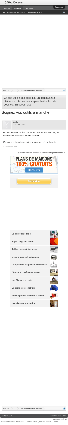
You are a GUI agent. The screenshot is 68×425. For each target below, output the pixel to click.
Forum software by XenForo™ (13, 421)
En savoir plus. (23, 104)
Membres (29, 8)
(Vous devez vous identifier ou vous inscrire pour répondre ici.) (42, 153)
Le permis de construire (23, 288)
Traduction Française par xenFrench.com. (42, 421)
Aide (64, 415)
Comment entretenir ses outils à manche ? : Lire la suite (29, 142)
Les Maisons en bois (22, 280)
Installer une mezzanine (23, 303)
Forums (17, 8)
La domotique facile (21, 234)
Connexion (59, 7)
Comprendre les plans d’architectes (29, 265)
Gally (15, 122)
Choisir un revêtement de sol (26, 272)
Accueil (7, 8)
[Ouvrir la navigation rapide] (64, 90)
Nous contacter (56, 415)
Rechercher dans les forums (14, 12)
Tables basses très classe (24, 249)
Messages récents (35, 12)
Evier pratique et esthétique (25, 257)
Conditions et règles (59, 419)
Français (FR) (7, 415)
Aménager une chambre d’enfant (28, 296)
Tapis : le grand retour (23, 241)
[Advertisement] (34, 51)
